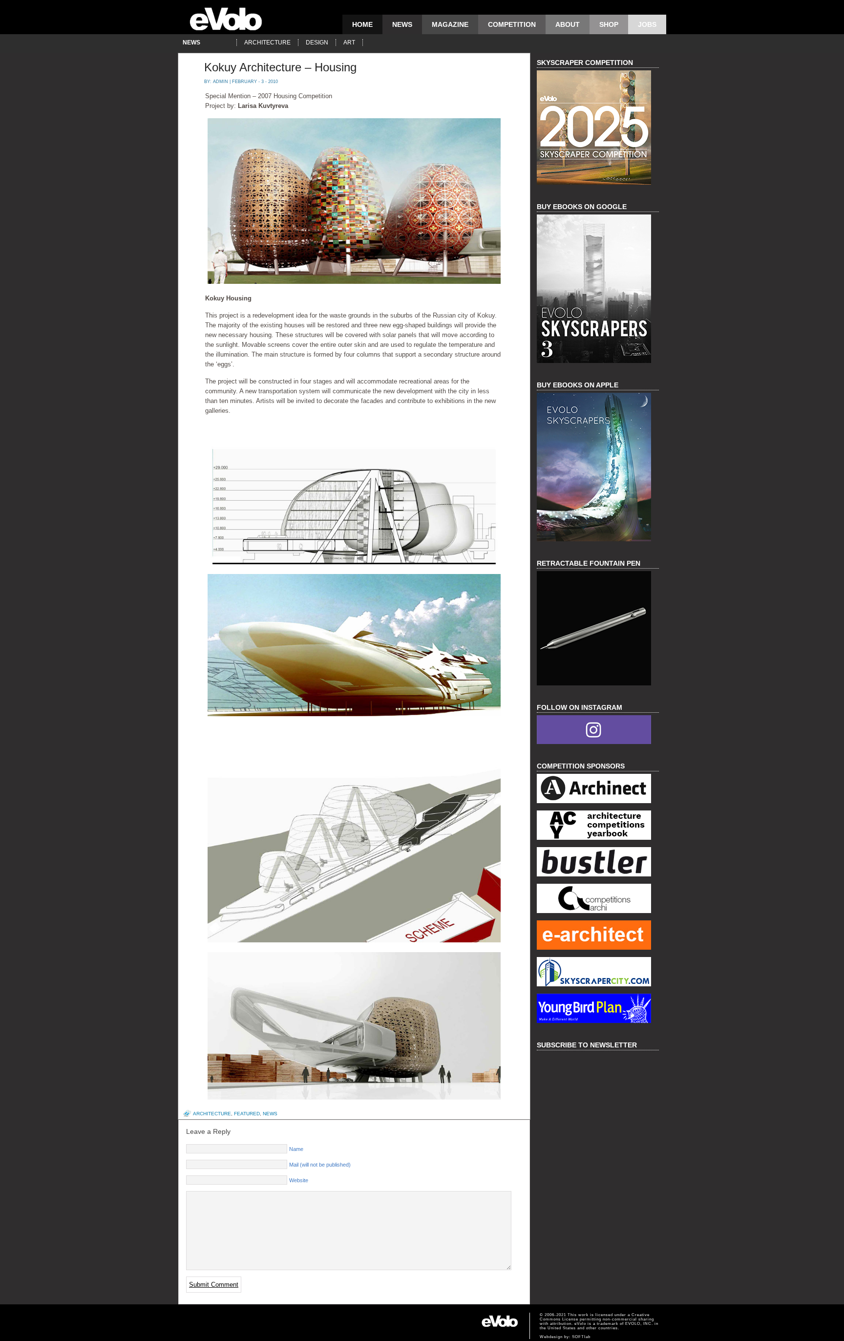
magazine (450, 24)
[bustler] (598, 863)
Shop (608, 24)
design (317, 42)
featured (247, 1113)
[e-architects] (598, 936)
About (567, 24)
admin (220, 81)
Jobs (647, 24)
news (402, 24)
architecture (267, 42)
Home (362, 24)
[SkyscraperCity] (598, 973)
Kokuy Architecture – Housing (280, 67)
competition (512, 24)
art (349, 42)
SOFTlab (581, 1337)
